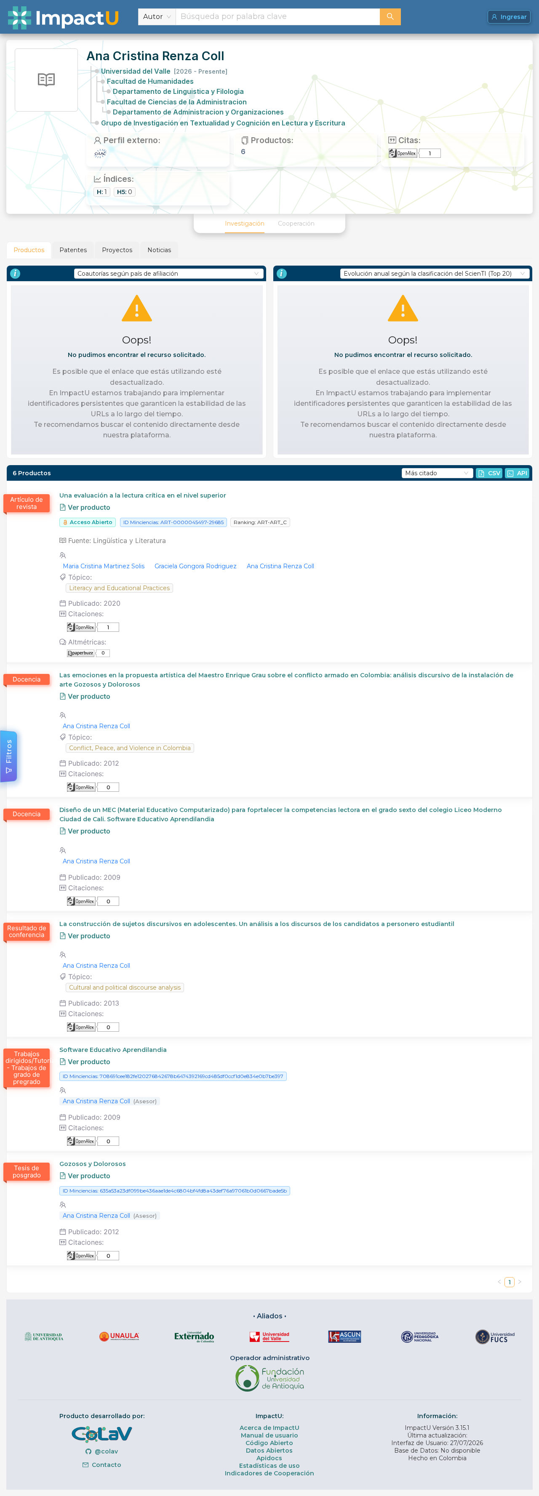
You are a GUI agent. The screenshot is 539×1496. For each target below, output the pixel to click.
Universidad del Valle (164, 71)
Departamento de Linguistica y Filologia (178, 91)
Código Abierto (269, 1443)
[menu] (269, 223)
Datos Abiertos (269, 1450)
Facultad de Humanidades (150, 81)
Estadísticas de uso (269, 1465)
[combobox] (278, 16)
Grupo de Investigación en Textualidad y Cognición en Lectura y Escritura (223, 123)
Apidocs (269, 1458)
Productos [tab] (28, 250)
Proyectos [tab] (117, 250)
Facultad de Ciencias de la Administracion (177, 102)
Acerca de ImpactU (269, 1428)
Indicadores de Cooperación (269, 1473)
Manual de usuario (269, 1435)
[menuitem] (244, 223)
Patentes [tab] (73, 250)
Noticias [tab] (159, 250)
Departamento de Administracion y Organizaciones (198, 112)
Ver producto (88, 507)
